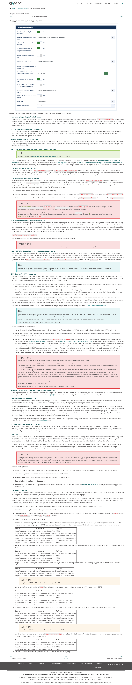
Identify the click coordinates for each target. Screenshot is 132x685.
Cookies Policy (71, 664)
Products (79, 3)
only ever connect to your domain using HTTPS (76, 342)
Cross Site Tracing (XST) (46, 395)
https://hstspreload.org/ (36, 342)
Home (66, 658)
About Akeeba (41, 664)
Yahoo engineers (61, 163)
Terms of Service (56, 664)
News (30, 664)
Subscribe (89, 3)
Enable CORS (43, 421)
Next (121, 16)
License (99, 664)
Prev (10, 16)
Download (98, 3)
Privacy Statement (86, 664)
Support (107, 3)
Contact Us (20, 664)
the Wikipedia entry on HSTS (97, 306)
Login (116, 3)
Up (66, 656)
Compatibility (97, 667)
